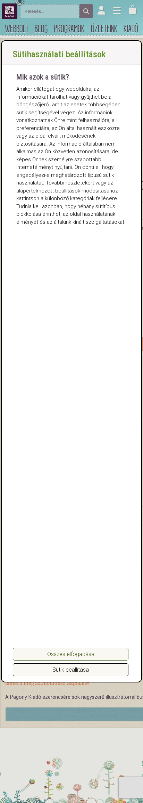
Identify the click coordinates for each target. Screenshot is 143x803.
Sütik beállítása (70, 669)
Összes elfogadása (70, 654)
